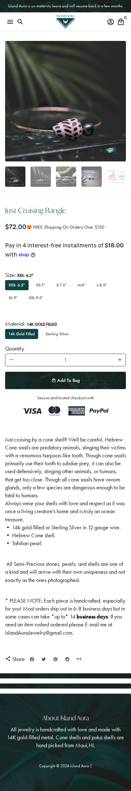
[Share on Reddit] (67, 659)
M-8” (82, 285)
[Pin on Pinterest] (55, 659)
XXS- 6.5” (17, 285)
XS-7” (40, 285)
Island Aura (80, 765)
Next (120, 101)
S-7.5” (61, 285)
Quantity (14, 348)
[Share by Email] (79, 659)
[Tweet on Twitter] (43, 659)
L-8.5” (102, 285)
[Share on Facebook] (32, 659)
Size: (19, 274)
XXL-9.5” (36, 298)
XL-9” (13, 298)
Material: (31, 323)
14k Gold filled (22, 334)
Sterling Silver (57, 334)
